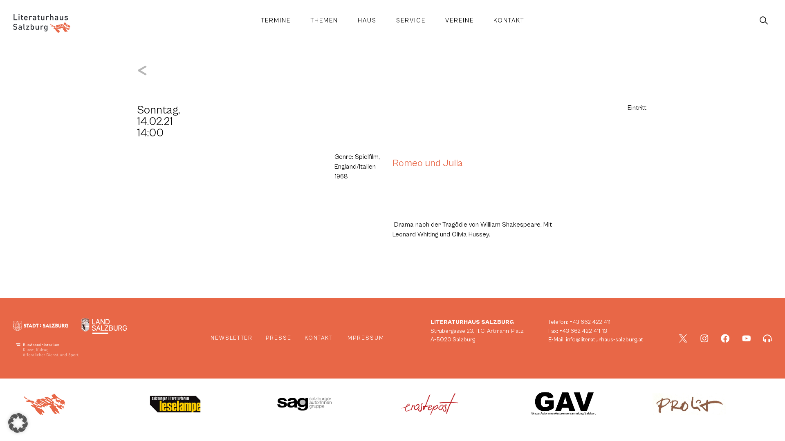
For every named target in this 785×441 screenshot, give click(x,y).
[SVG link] (41, 23)
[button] (18, 423)
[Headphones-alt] (767, 338)
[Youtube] (746, 338)
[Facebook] (725, 338)
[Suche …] (764, 21)
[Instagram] (704, 338)
